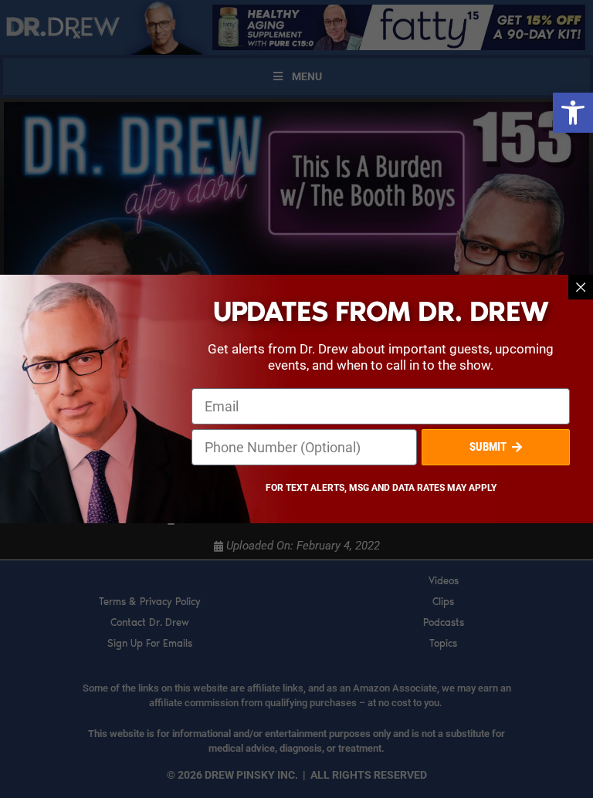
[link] (573, 113)
